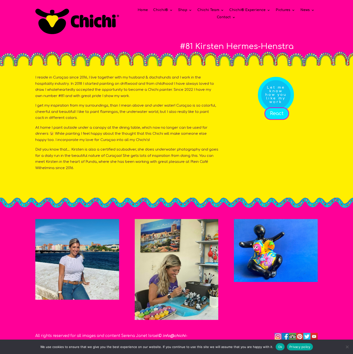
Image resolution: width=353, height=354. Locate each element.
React (277, 113)
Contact (224, 17)
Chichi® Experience (247, 10)
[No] (347, 346)
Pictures (283, 10)
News (305, 10)
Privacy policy (299, 346)
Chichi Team (208, 10)
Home (143, 10)
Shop (182, 10)
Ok (280, 346)
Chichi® (160, 10)
